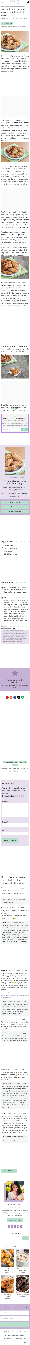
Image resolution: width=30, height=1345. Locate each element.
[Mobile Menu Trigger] (1, 2)
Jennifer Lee (6, 18)
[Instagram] (12, 1226)
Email (5, 831)
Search (15, 1234)
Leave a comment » (20, 771)
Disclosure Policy (18, 1335)
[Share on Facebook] (15, 697)
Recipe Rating (8, 796)
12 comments (7, 771)
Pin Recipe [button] (15, 507)
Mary (3, 1019)
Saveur (14, 628)
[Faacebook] (9, 1226)
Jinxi (2, 1069)
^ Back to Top (6, 1331)
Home (2, 6)
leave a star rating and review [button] (17, 685)
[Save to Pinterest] (7, 697)
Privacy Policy (9, 1338)
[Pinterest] (15, 1226)
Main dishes (23, 762)
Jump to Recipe (7, 23)
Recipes (7, 6)
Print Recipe (16, 502)
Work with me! (20, 1338)
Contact (7, 1335)
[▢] (3, 545)
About (25, 1331)
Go (24, 429)
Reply (23, 899)
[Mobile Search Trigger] (28, 2)
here (25, 346)
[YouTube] (18, 1226)
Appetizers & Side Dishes (17, 6)
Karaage (14, 408)
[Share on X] (18, 697)
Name (5, 822)
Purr (25, 1342)
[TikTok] (21, 1226)
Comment (6, 801)
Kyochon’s (23, 61)
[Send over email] (22, 697)
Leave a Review (15, 511)
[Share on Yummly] (11, 697)
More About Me (14, 1220)
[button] (7, 477)
